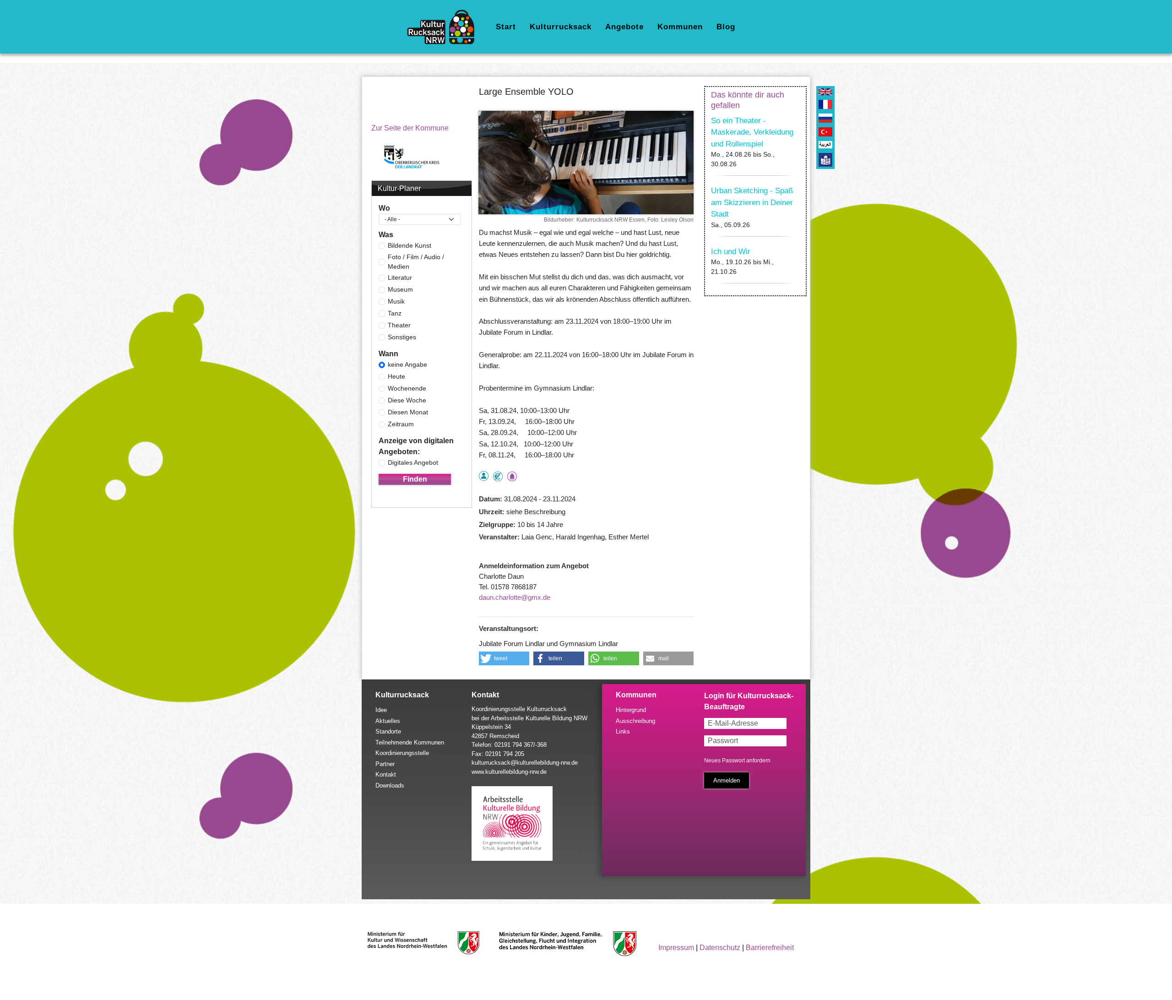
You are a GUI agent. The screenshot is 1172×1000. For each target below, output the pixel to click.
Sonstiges (402, 337)
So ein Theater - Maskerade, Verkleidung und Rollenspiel (752, 132)
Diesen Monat (408, 412)
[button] (504, 658)
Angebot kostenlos (498, 476)
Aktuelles (387, 720)
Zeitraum (401, 424)
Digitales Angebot (413, 462)
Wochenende (407, 388)
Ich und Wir (730, 251)
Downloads (389, 785)
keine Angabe (407, 364)
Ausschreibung (635, 720)
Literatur (400, 277)
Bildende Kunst (409, 245)
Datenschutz (720, 947)
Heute (396, 376)
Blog (725, 26)
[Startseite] (444, 27)
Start (506, 26)
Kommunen (680, 26)
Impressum (676, 947)
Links (623, 731)
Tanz (395, 313)
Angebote (624, 26)
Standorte (388, 731)
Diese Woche (407, 400)
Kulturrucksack (560, 26)
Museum (400, 289)
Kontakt (385, 774)
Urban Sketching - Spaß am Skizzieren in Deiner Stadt (752, 202)
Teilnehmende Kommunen (409, 742)
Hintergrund (631, 710)
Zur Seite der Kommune (410, 128)
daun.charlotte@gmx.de (514, 597)
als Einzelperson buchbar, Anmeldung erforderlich (483, 476)
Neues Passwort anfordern (737, 760)
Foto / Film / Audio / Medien (416, 261)
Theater (399, 325)
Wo (384, 208)
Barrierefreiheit (770, 947)
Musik (396, 301)
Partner (385, 764)
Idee (381, 710)
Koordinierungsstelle (402, 753)
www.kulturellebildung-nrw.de (509, 771)
